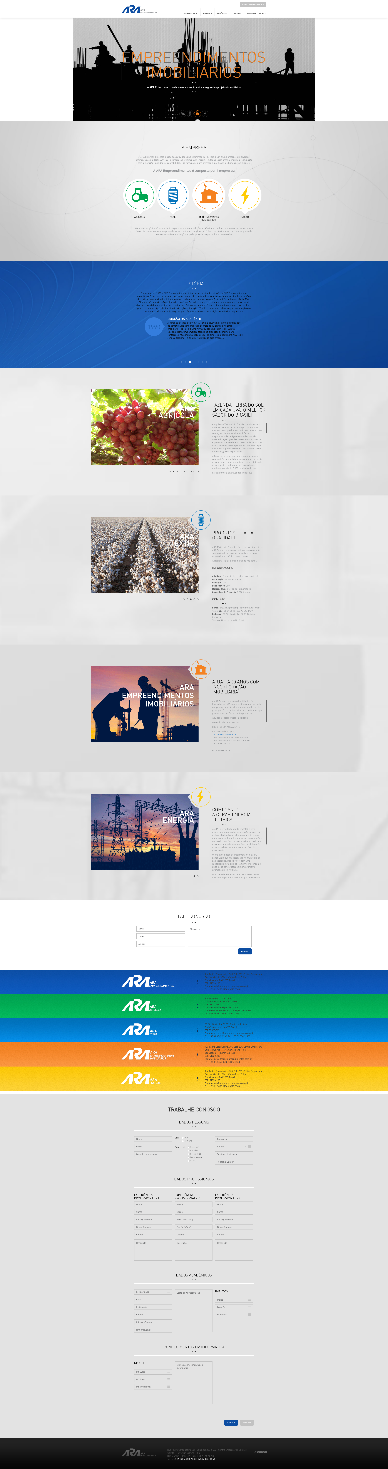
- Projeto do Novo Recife (224, 734)
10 (198, 471)
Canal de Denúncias (253, 4)
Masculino (188, 1137)
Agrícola (139, 217)
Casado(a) (194, 1150)
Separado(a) (195, 1154)
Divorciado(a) (196, 1157)
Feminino (188, 1141)
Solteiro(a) (194, 1147)
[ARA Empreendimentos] (139, 9)
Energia (245, 217)
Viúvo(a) (193, 1160)
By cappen (260, 1452)
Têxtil (173, 217)
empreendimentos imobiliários (209, 218)
